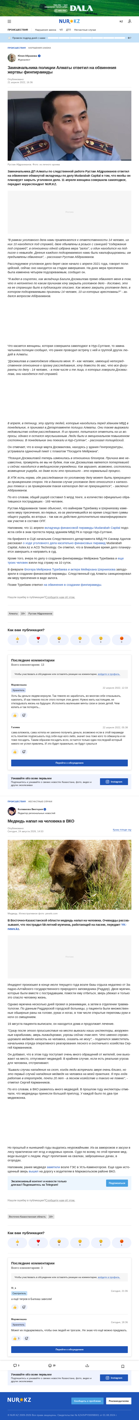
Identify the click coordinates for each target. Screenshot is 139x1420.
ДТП (68, 29)
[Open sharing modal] (87, 1365)
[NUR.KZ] (69, 21)
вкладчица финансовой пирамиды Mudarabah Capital (82, 528)
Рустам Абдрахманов (40, 613)
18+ (23, 613)
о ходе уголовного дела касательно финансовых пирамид (64, 543)
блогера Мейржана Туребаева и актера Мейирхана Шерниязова (69, 569)
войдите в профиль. (109, 674)
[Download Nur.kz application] (69, 8)
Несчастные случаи (85, 29)
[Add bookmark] (123, 1366)
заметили (54, 1167)
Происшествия (18, 29)
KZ (121, 21)
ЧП (61, 29)
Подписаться (117, 1183)
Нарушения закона (45, 29)
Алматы (13, 613)
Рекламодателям (119, 1401)
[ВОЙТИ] (129, 21)
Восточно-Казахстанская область (27, 1216)
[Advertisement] (69, 212)
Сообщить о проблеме (87, 1401)
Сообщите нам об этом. (60, 597)
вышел (34, 1171)
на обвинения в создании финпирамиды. (73, 584)
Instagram (116, 781)
